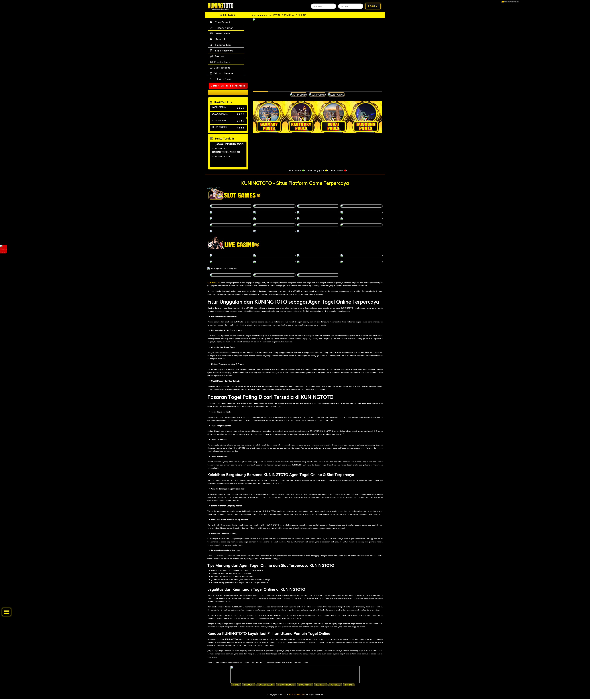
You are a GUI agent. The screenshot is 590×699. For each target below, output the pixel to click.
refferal (335, 684)
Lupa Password (223, 50)
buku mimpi (305, 684)
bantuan (320, 684)
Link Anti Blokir (223, 79)
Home (236, 684)
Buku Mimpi (222, 33)
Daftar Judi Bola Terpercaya (228, 85)
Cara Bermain (222, 22)
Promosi (219, 56)
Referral (219, 39)
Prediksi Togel (222, 62)
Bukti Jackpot (222, 67)
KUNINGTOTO (213, 282)
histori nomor (286, 684)
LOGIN (373, 6)
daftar (348, 684)
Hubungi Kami (223, 45)
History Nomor (223, 27)
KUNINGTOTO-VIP (297, 694)
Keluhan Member (223, 73)
